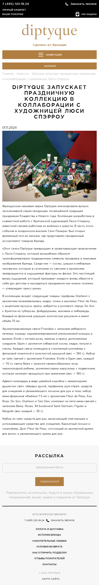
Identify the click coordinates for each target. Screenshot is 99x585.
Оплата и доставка (50, 529)
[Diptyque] (49, 31)
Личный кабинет (14, 10)
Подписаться (49, 482)
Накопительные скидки (49, 541)
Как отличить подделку (49, 552)
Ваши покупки (12, 14)
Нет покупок (89, 14)
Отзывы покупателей (49, 558)
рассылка (49, 455)
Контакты (49, 564)
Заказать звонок (83, 3)
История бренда (49, 535)
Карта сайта (51, 579)
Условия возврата (49, 546)
